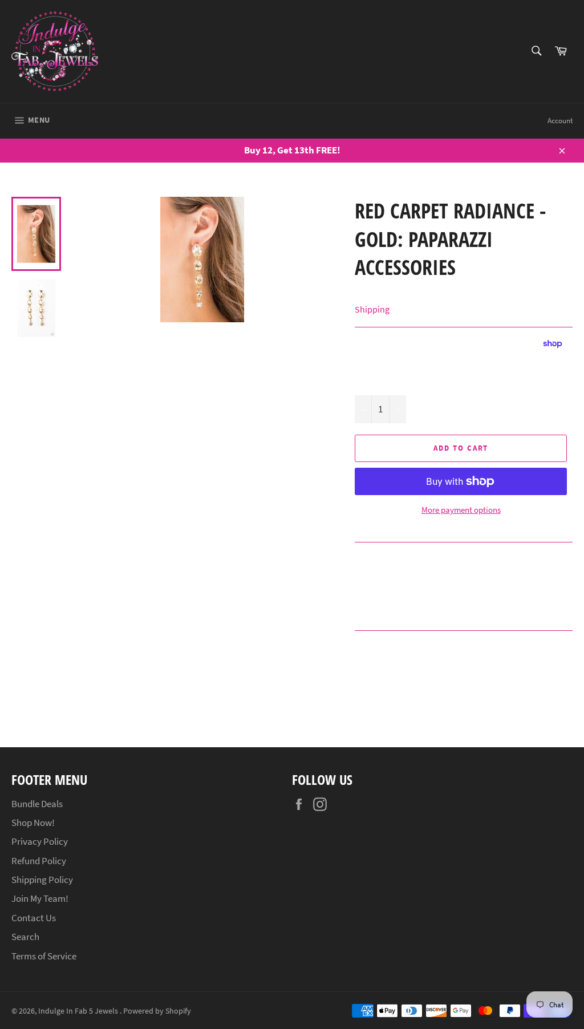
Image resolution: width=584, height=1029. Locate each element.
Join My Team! (39, 898)
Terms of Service (43, 956)
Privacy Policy (39, 841)
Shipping (372, 309)
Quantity (370, 383)
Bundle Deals (37, 803)
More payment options (461, 509)
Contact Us (33, 917)
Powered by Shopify (157, 1011)
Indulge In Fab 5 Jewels (79, 1011)
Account (560, 120)
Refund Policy (38, 860)
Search (25, 936)
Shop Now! (33, 822)
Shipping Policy (42, 879)
